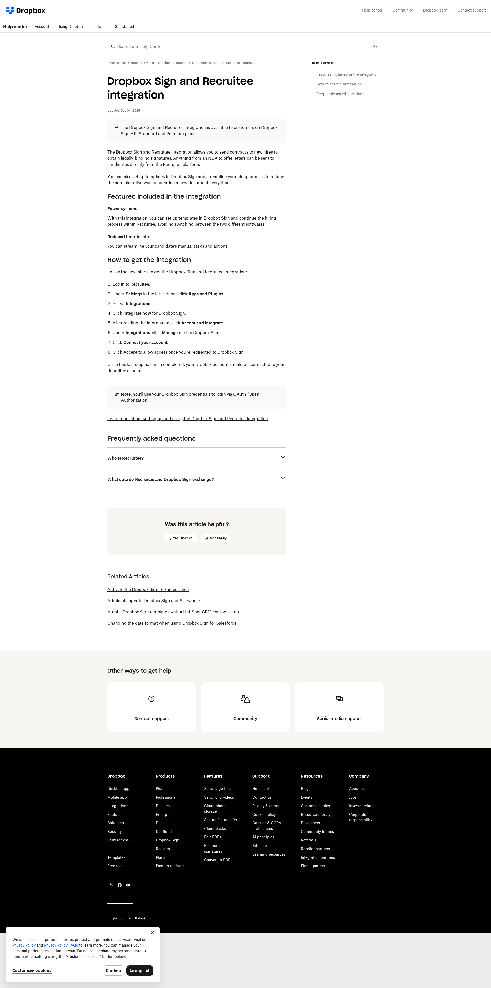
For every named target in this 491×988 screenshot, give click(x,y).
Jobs (353, 797)
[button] (113, 46)
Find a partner (313, 866)
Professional (166, 797)
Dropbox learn (435, 10)
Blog (305, 788)
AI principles (263, 837)
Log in (119, 284)
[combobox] (245, 46)
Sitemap (259, 845)
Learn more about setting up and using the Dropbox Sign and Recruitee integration (187, 418)
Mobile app (117, 797)
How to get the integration (339, 84)
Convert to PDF (217, 859)
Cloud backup (216, 828)
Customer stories (315, 806)
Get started (124, 26)
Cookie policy (264, 814)
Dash (160, 823)
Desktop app (118, 788)
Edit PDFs (212, 837)
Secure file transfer (220, 820)
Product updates (170, 866)
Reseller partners (315, 848)
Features (114, 814)
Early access (118, 840)
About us (357, 788)
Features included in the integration (347, 74)
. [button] (188, 418)
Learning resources (268, 854)
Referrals (308, 840)
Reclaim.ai (165, 848)
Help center (372, 10)
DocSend (164, 831)
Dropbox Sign (168, 840)
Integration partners (318, 857)
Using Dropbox (70, 26)
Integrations (117, 806)
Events (306, 797)
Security (114, 831)
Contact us (262, 797)
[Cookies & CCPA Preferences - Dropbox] (83, 954)
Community (403, 10)
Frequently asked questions (340, 94)
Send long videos (219, 797)
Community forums (317, 831)
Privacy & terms (265, 806)
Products (98, 26)
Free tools (115, 866)
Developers (310, 823)
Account (42, 26)
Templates (116, 857)
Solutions (115, 823)
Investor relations (363, 806)
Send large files (217, 788)
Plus (159, 788)
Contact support (471, 10)
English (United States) (126, 918)
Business (163, 806)
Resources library (315, 814)
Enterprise (164, 814)
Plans (160, 857)
